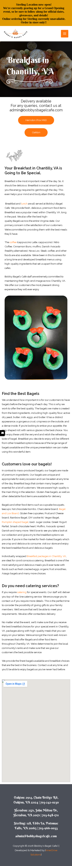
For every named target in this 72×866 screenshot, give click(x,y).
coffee (13, 242)
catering (21, 592)
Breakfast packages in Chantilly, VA (46, 556)
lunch (24, 203)
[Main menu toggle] (64, 33)
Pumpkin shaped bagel (15, 521)
